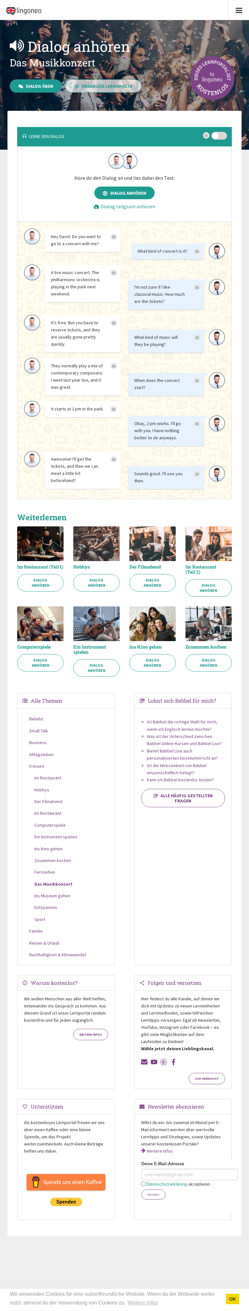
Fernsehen (44, 872)
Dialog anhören (128, 193)
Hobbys (81, 566)
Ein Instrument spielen (89, 649)
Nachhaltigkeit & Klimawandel (57, 955)
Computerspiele (34, 647)
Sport (39, 919)
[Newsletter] (144, 1062)
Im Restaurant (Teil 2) (200, 569)
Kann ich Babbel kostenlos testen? (180, 780)
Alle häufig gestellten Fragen (186, 798)
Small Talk (38, 731)
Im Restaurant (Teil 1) (40, 566)
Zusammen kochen (205, 647)
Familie (36, 931)
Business (38, 742)
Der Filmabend (145, 566)
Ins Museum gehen (52, 896)
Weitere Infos (90, 1035)
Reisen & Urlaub (44, 943)
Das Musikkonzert (53, 884)
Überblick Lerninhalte (106, 86)
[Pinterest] (163, 1062)
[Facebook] (173, 1062)
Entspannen (45, 907)
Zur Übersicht (207, 1079)
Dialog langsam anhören (128, 206)
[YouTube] (154, 1062)
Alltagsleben (41, 754)
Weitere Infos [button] (143, 1302)
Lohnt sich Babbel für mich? (182, 700)
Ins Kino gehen (145, 647)
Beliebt (36, 719)
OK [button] (232, 1299)
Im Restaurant (47, 778)
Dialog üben (39, 86)
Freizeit (36, 766)
